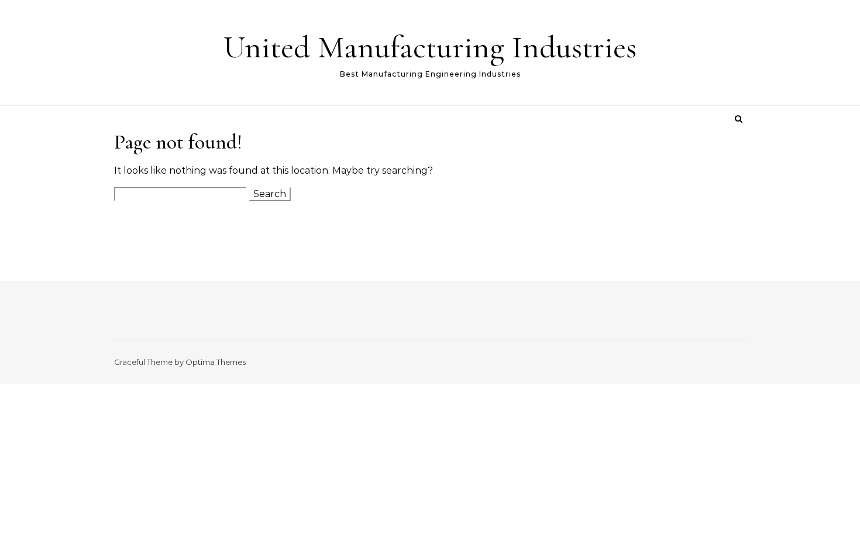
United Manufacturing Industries (430, 47)
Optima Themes (215, 362)
